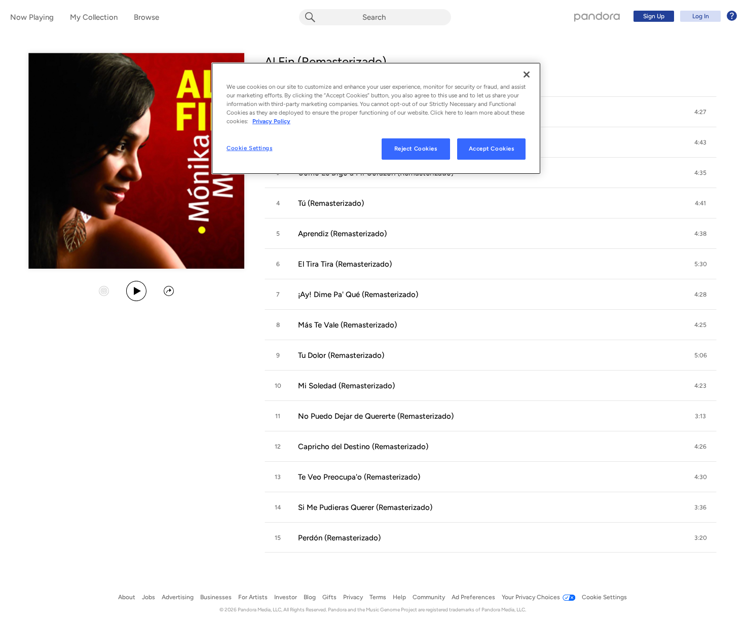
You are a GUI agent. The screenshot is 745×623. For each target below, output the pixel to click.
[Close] (526, 74)
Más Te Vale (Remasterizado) (347, 324)
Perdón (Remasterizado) (339, 537)
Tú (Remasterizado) (331, 203)
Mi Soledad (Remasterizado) (346, 385)
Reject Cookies (415, 148)
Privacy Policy (271, 121)
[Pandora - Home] (597, 16)
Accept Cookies (491, 148)
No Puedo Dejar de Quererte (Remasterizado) (376, 416)
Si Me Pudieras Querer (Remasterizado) (365, 507)
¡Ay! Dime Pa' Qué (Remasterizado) (358, 294)
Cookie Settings (250, 148)
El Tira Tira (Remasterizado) (345, 264)
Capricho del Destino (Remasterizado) (363, 446)
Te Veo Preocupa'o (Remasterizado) (359, 477)
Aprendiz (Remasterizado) (342, 233)
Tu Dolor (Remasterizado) (341, 355)
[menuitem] (683, 16)
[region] (376, 118)
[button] (700, 112)
